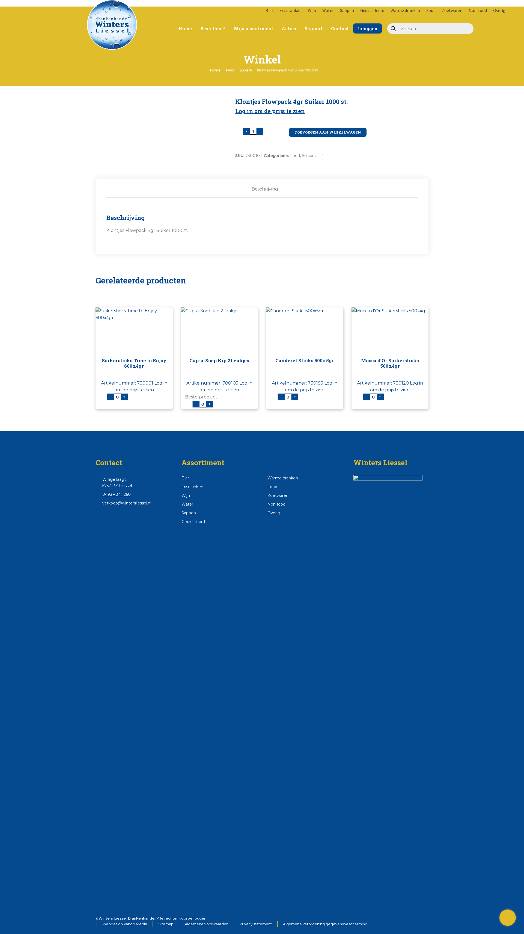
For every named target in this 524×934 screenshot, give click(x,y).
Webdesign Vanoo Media (124, 924)
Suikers (246, 70)
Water (328, 10)
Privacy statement (256, 924)
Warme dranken (405, 10)
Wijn (312, 10)
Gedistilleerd (372, 10)
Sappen (347, 10)
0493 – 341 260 (116, 494)
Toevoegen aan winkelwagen (327, 132)
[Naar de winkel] (507, 917)
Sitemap (166, 924)
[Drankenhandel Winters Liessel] (52, 19)
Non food (276, 504)
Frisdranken (290, 10)
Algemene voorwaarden (206, 924)
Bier (269, 10)
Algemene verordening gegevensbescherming (325, 924)
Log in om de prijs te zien (270, 110)
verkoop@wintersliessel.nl (126, 503)
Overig (499, 10)
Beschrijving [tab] (265, 189)
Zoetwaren (452, 10)
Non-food (478, 10)
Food (431, 10)
